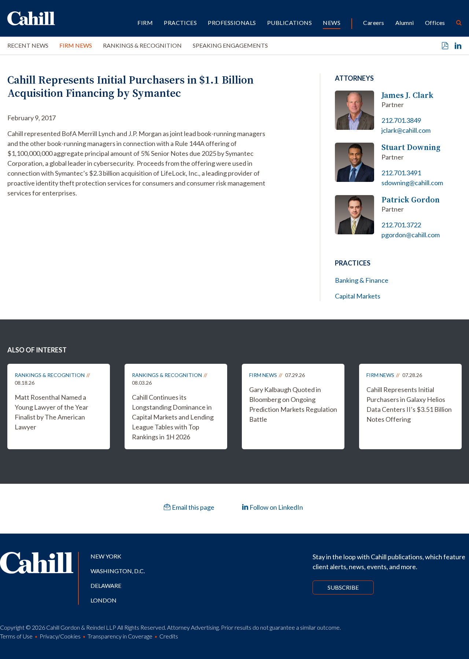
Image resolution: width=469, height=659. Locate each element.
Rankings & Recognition (142, 45)
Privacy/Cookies (60, 636)
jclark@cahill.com (406, 130)
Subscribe (343, 587)
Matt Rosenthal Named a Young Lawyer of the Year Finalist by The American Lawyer (51, 412)
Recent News (27, 45)
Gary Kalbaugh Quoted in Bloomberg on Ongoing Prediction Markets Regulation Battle (293, 404)
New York (106, 556)
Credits (168, 636)
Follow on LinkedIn (275, 507)
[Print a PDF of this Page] (445, 45)
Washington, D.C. (118, 570)
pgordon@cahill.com (410, 235)
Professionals (232, 22)
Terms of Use (16, 636)
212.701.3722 (401, 225)
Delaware (106, 585)
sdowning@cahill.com (412, 183)
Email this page (192, 507)
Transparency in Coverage (120, 636)
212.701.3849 (401, 120)
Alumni (404, 22)
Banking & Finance (361, 280)
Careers (373, 22)
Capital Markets (357, 296)
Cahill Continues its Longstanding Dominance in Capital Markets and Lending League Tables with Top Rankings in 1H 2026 (173, 417)
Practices (180, 22)
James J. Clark (407, 95)
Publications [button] (289, 22)
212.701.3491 (401, 173)
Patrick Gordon (410, 199)
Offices (435, 22)
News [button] (331, 22)
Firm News (75, 45)
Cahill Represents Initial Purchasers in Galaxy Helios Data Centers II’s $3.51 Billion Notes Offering (409, 404)
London (104, 600)
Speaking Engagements (230, 45)
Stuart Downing (410, 147)
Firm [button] (145, 22)
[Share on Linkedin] (458, 45)
